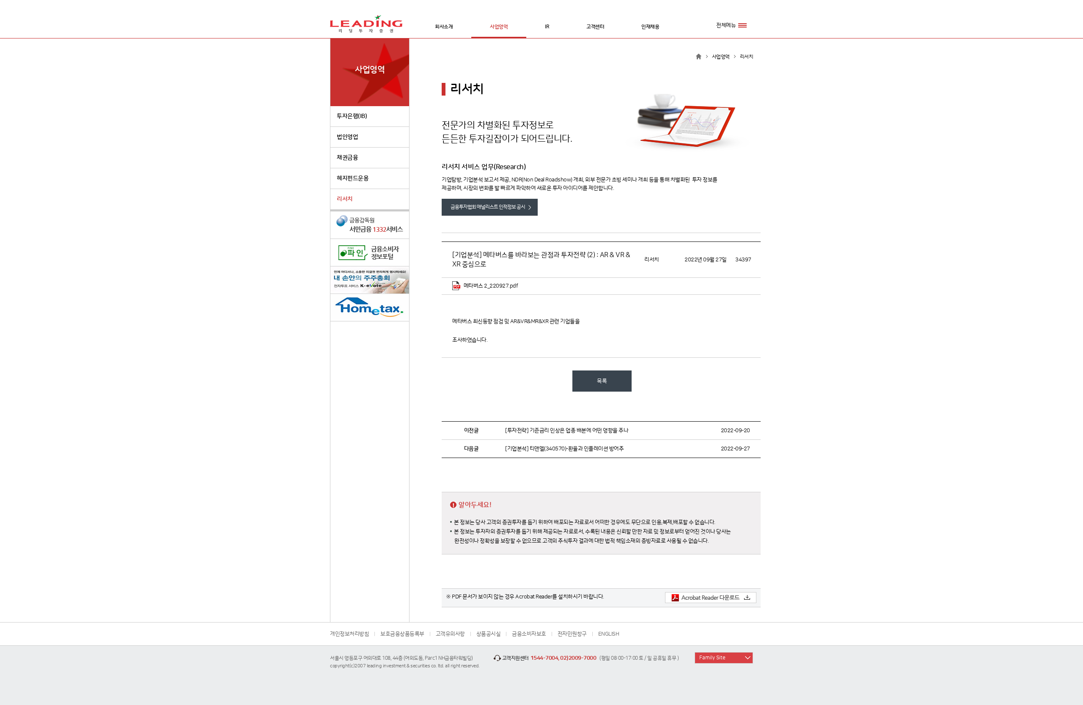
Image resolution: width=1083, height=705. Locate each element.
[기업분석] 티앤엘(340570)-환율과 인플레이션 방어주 (564, 449)
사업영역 (499, 27)
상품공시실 (488, 634)
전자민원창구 (572, 634)
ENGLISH (608, 634)
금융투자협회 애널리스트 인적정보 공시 (488, 207)
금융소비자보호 (529, 634)
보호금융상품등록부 (402, 634)
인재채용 (650, 27)
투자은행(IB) (352, 116)
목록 (602, 381)
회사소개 (444, 27)
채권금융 (347, 157)
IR (547, 27)
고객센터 (595, 27)
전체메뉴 (726, 25)
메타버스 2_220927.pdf (490, 286)
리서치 (345, 199)
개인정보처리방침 (349, 634)
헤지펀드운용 (352, 178)
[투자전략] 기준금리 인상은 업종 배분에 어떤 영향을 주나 (566, 430)
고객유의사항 (450, 634)
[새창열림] (369, 225)
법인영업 (347, 137)
